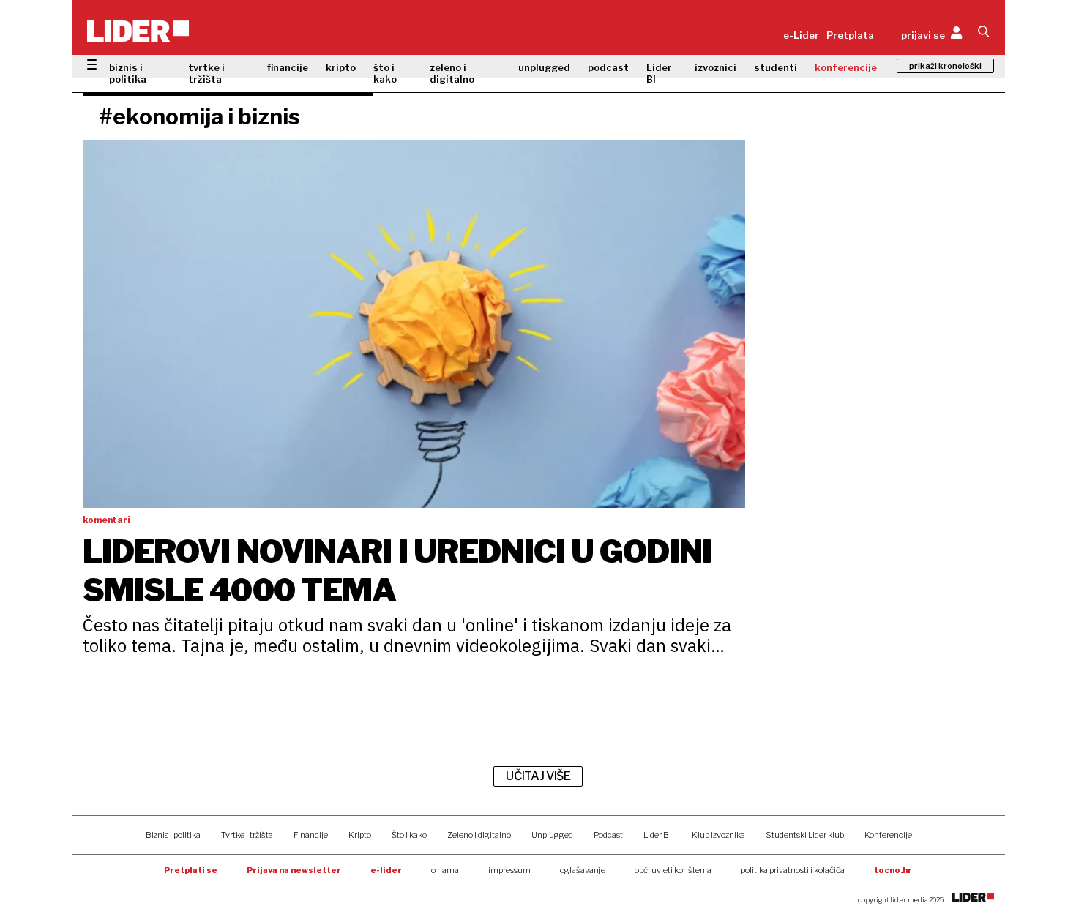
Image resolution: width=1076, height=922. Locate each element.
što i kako (385, 73)
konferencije (846, 67)
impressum (509, 870)
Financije (311, 835)
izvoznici (715, 67)
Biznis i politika (173, 835)
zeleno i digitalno (452, 73)
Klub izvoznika (718, 835)
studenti (775, 67)
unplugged (544, 67)
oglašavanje (582, 870)
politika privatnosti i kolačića (793, 870)
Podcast (608, 835)
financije (287, 67)
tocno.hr (893, 870)
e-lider (386, 870)
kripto (341, 67)
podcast (608, 67)
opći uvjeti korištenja (673, 870)
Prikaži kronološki (945, 66)
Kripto (359, 835)
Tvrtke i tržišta (247, 835)
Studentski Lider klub (805, 835)
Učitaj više (538, 776)
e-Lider (801, 35)
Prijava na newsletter (294, 870)
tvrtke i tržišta (206, 73)
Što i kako (409, 835)
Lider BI (659, 73)
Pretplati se (190, 870)
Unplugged (552, 835)
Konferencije (888, 835)
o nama (445, 870)
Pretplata (850, 35)
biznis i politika (127, 73)
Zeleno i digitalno (479, 835)
